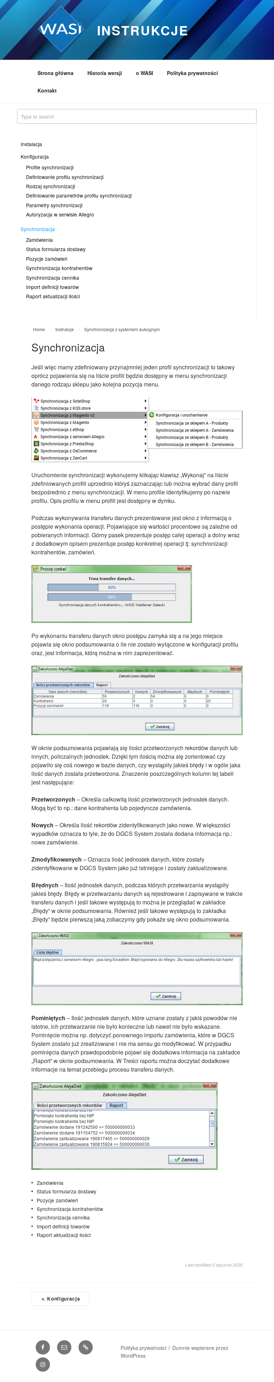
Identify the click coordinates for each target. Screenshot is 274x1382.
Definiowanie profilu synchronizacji (64, 176)
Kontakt (47, 90)
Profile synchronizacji (49, 167)
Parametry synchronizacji (54, 205)
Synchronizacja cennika (52, 277)
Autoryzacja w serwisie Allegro (60, 214)
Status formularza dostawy (56, 249)
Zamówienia (39, 239)
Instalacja (31, 144)
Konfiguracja (35, 156)
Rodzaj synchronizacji (50, 186)
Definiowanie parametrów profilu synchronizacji (79, 195)
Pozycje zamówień (46, 258)
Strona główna (55, 72)
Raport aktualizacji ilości (53, 296)
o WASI (144, 72)
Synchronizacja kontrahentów (59, 267)
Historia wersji (104, 72)
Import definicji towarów (52, 286)
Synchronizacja (38, 229)
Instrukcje (143, 30)
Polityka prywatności (192, 72)
